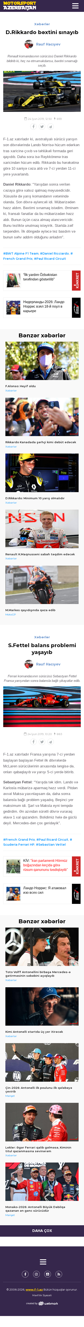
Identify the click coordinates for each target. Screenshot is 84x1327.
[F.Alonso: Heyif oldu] (42, 361)
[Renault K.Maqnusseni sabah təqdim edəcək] (42, 529)
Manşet (10, 1095)
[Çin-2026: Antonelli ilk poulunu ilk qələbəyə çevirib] (42, 1062)
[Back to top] (71, 1314)
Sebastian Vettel (52, 845)
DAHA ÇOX (42, 1231)
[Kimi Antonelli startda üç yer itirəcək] (42, 1006)
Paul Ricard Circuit (51, 259)
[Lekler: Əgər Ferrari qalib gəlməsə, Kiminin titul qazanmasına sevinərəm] (42, 1122)
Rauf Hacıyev (48, 44)
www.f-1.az (34, 1289)
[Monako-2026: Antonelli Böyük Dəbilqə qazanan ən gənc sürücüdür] (42, 1182)
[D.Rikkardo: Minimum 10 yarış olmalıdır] (42, 473)
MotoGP (10, 614)
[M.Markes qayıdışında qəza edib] (42, 585)
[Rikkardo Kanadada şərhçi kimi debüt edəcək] (42, 417)
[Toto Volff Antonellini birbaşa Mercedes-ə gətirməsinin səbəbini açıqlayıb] (42, 947)
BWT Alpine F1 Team (22, 253)
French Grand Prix (20, 840)
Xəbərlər (42, 24)
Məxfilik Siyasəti (42, 1295)
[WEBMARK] (42, 1303)
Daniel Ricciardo (55, 253)
